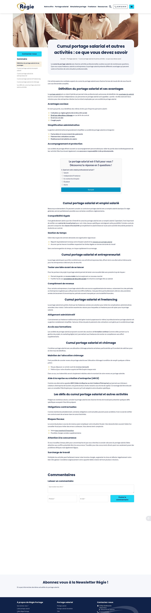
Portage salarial (62, 7)
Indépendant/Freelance (71, 176)
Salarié (65, 173)
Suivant (91, 189)
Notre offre (48, 7)
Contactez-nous (29, 54)
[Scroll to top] (148, 518)
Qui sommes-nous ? (22, 606)
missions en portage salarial (102, 242)
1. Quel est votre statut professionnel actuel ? (77, 170)
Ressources (103, 7)
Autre (65, 185)
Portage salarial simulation (65, 608)
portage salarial (55, 94)
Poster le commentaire (122, 498)
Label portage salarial (23, 608)
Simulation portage (78, 7)
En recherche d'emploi (71, 179)
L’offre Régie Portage (23, 611)
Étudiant (66, 182)
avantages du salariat (126, 94)
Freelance (92, 7)
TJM (58, 611)
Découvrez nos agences (108, 609)
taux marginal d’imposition (64, 430)
